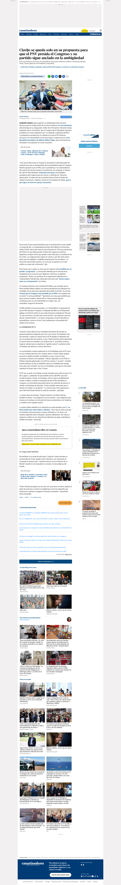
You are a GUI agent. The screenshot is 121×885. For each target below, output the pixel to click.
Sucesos (71, 34)
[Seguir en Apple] (83, 865)
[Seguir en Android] (81, 865)
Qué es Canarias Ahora (28, 881)
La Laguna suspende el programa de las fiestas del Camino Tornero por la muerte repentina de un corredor (91, 513)
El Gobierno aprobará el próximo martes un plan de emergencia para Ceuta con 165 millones (59, 725)
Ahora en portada (25, 679)
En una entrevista (65, 125)
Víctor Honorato (24, 591)
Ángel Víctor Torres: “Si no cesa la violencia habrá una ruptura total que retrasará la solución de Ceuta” (32, 749)
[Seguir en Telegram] (88, 876)
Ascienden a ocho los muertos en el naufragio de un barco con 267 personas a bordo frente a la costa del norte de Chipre (59, 774)
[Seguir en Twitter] (84, 876)
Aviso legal (47, 881)
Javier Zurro (23, 831)
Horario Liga (66, 857)
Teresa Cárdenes (86, 476)
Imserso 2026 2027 (51, 857)
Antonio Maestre (51, 588)
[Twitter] (60, 76)
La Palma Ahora (86, 457)
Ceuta (99, 1)
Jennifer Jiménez (23, 116)
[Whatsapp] (49, 76)
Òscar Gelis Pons (24, 703)
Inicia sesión (92, 30)
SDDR (42, 857)
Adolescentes (71, 857)
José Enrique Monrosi (52, 705)
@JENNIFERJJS (25, 619)
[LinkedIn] (63, 76)
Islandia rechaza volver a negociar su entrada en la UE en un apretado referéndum (32, 699)
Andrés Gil (49, 805)
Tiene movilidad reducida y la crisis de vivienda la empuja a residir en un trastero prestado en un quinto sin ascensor (32, 643)
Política (22, 34)
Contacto (89, 881)
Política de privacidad (56, 881)
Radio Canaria (88, 1)
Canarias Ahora (85, 496)
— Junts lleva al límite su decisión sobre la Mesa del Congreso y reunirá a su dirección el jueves (51, 67)
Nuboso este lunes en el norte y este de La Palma (83, 246)
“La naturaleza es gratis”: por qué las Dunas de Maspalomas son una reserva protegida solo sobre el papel (91, 405)
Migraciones (43, 34)
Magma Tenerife (64, 1)
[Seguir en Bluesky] (81, 876)
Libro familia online (87, 857)
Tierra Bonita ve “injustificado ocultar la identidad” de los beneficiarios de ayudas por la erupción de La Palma (91, 452)
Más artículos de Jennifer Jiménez (30, 618)
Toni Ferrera (85, 410)
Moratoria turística (42, 1)
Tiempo (77, 34)
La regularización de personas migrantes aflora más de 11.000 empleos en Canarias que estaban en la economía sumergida (59, 669)
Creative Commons (39, 881)
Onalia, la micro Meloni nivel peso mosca (90, 473)
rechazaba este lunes (47, 172)
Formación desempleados (80, 1)
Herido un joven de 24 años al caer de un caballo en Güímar (91, 492)
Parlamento (64, 34)
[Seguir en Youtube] (93, 876)
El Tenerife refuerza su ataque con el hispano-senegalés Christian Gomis (83, 209)
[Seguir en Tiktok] (95, 876)
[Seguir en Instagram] (90, 876)
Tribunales (29, 34)
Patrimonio (56, 34)
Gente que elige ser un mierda (57, 586)
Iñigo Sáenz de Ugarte (52, 614)
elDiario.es (49, 729)
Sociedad (35, 34)
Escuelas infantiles (49, 1)
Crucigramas (38, 857)
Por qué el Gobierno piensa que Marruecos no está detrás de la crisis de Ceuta (32, 588)
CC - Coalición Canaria (35, 497)
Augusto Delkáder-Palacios (26, 729)
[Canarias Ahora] (33, 863)
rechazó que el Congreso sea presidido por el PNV (38, 293)
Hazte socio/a (85, 30)
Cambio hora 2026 (31, 857)
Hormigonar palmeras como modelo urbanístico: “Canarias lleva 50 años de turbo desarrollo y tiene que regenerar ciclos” (91, 429)
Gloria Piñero (23, 777)
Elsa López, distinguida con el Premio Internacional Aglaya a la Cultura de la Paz (89, 227)
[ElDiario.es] (95, 34)
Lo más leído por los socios (28, 567)
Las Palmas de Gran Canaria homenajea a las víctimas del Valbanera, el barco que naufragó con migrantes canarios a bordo (83, 238)
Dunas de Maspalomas (34, 1)
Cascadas (46, 857)
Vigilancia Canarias (71, 1)
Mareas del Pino (94, 1)
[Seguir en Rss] (97, 876)
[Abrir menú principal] (101, 30)
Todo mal (23, 610)
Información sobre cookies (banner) (70, 881)
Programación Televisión (96, 857)
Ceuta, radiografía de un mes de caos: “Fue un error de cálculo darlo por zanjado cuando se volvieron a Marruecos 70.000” (59, 700)
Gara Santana (85, 434)
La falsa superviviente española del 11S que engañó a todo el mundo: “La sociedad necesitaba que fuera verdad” (32, 826)
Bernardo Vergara (24, 612)
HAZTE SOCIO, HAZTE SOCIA (60, 875)
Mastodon (95, 881)
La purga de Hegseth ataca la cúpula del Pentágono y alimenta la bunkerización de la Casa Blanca (32, 799)
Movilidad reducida (57, 1)
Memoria (61, 857)
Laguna (57, 857)
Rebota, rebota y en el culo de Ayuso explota (59, 611)
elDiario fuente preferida (79, 857)
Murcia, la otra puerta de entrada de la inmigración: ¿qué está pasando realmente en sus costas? (32, 774)
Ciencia (50, 34)
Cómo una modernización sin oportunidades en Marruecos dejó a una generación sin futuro (32, 725)
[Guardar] (67, 76)
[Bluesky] (56, 76)
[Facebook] (52, 76)
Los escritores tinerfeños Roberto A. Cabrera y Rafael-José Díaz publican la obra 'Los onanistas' (83, 219)
